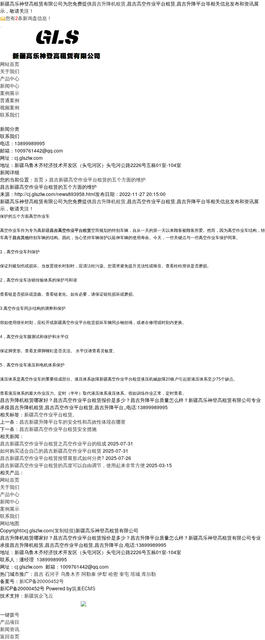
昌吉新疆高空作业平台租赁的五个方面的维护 (97, 179)
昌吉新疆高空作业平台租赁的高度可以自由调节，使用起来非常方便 (72, 465)
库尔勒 (148, 573)
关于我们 (9, 71)
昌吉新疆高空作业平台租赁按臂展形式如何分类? (52, 457)
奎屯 (124, 573)
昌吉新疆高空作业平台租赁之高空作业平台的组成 (53, 443)
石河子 (52, 573)
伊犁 (102, 573)
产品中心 (9, 78)
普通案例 (9, 100)
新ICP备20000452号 (41, 581)
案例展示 (9, 92)
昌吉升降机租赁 (109, 3)
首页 (38, 179)
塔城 (135, 573)
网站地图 (9, 523)
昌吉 (38, 573)
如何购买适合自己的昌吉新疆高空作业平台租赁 (50, 450)
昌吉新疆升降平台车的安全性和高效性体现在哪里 (72, 421)
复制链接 (64, 530)
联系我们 (9, 114)
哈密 (113, 573)
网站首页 (9, 63)
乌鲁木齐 (70, 573)
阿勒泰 (88, 573)
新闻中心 (9, 85)
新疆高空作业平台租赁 (48, 414)
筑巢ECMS (83, 588)
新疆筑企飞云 (38, 595)
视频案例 (9, 107)
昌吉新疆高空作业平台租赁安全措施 (58, 428)
